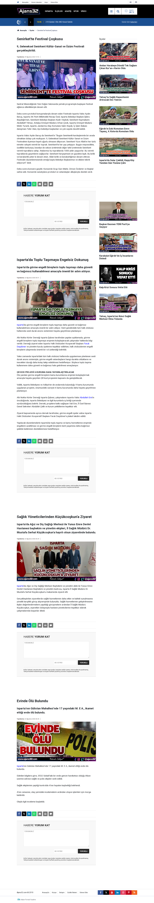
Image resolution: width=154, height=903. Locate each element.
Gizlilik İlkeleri (72, 893)
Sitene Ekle (54, 2)
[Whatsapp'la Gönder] (34, 184)
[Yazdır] (45, 184)
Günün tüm (129, 22)
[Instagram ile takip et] (123, 892)
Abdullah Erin (86, 397)
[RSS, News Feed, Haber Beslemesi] (134, 892)
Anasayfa (23, 30)
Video (83, 11)
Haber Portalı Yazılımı (28, 900)
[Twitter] (24, 184)
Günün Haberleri (36, 2)
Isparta (49, 11)
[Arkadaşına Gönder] (40, 184)
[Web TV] (130, 2)
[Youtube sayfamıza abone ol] (112, 892)
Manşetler (25, 2)
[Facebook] (19, 184)
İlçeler (59, 11)
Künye (54, 893)
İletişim (61, 893)
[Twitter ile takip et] (106, 892)
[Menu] (111, 11)
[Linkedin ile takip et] (117, 892)
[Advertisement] (11, 60)
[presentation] (25, 22)
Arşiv (46, 2)
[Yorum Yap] (51, 184)
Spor (76, 11)
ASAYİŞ (68, 11)
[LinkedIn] (29, 184)
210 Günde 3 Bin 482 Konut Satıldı (59, 22)
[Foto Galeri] (136, 2)
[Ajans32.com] (28, 11)
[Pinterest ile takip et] (129, 892)
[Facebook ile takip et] (100, 892)
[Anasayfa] (18, 2)
